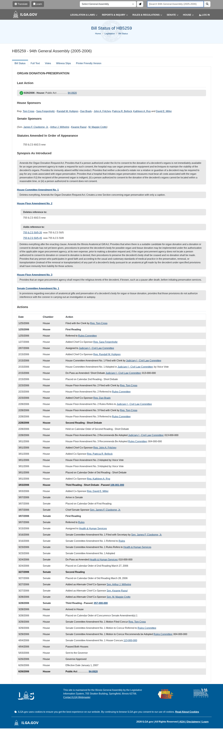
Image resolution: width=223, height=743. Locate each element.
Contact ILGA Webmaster (76, 697)
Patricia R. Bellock (122, 111)
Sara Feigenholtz (45, 111)
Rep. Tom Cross (98, 323)
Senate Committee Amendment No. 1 (38, 288)
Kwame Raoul (78, 127)
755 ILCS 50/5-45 (32, 238)
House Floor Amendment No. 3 (34, 274)
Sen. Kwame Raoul (117, 590)
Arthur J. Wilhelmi (59, 127)
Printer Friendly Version (88, 63)
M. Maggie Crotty (97, 127)
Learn (205, 721)
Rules (81, 522)
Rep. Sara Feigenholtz (105, 342)
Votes (48, 63)
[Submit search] (207, 4)
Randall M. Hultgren (67, 111)
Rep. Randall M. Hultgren (107, 354)
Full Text (35, 63)
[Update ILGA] (140, 4)
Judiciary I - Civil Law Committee (96, 348)
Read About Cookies (187, 712)
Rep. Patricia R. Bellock (100, 454)
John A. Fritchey (102, 111)
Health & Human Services (93, 528)
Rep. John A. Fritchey (104, 447)
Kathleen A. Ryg (142, 111)
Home (98, 33)
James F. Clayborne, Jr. (35, 127)
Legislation (110, 33)
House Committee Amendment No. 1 (38, 190)
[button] (81, 15)
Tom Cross (28, 111)
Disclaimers (193, 721)
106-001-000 (117, 485)
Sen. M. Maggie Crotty (118, 597)
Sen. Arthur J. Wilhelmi (119, 584)
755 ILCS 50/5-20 (32, 232)
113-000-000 (130, 640)
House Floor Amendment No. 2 (34, 203)
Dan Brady (86, 111)
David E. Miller (164, 111)
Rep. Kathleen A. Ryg (98, 478)
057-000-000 (101, 603)
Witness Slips (63, 63)
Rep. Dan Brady (102, 398)
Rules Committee (87, 335)
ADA (182, 721)
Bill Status (20, 63)
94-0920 (72, 93)
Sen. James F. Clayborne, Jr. (105, 510)
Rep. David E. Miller (97, 491)
